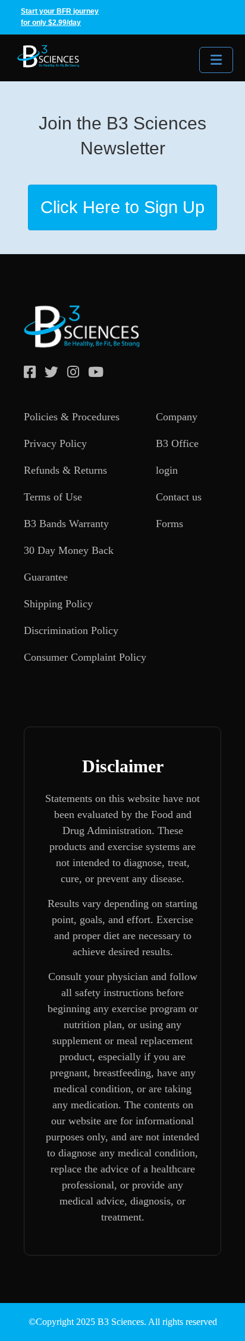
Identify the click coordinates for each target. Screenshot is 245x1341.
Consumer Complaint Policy (85, 657)
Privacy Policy (55, 443)
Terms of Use (53, 497)
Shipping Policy (58, 604)
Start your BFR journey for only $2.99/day (60, 17)
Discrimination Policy (71, 630)
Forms (169, 524)
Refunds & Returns (65, 470)
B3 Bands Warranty (66, 524)
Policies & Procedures (72, 417)
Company (176, 417)
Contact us (179, 497)
